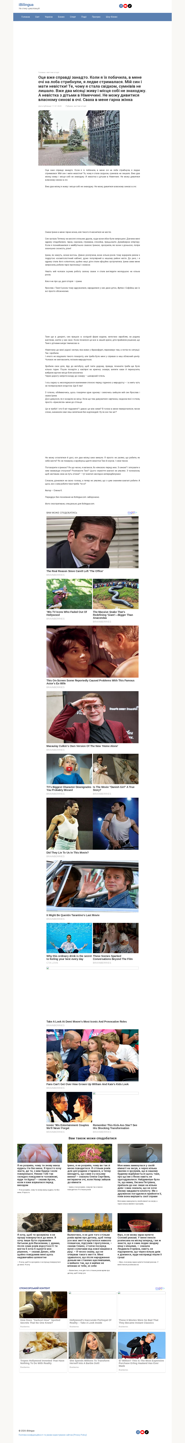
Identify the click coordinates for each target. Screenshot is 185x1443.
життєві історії (80, 106)
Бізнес (61, 17)
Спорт (73, 17)
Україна (49, 17)
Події (84, 17)
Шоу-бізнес (111, 17)
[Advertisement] (92, 44)
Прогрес (96, 17)
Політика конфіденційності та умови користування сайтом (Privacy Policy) (53, 1435)
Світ (37, 17)
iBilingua (26, 4)
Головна (25, 17)
